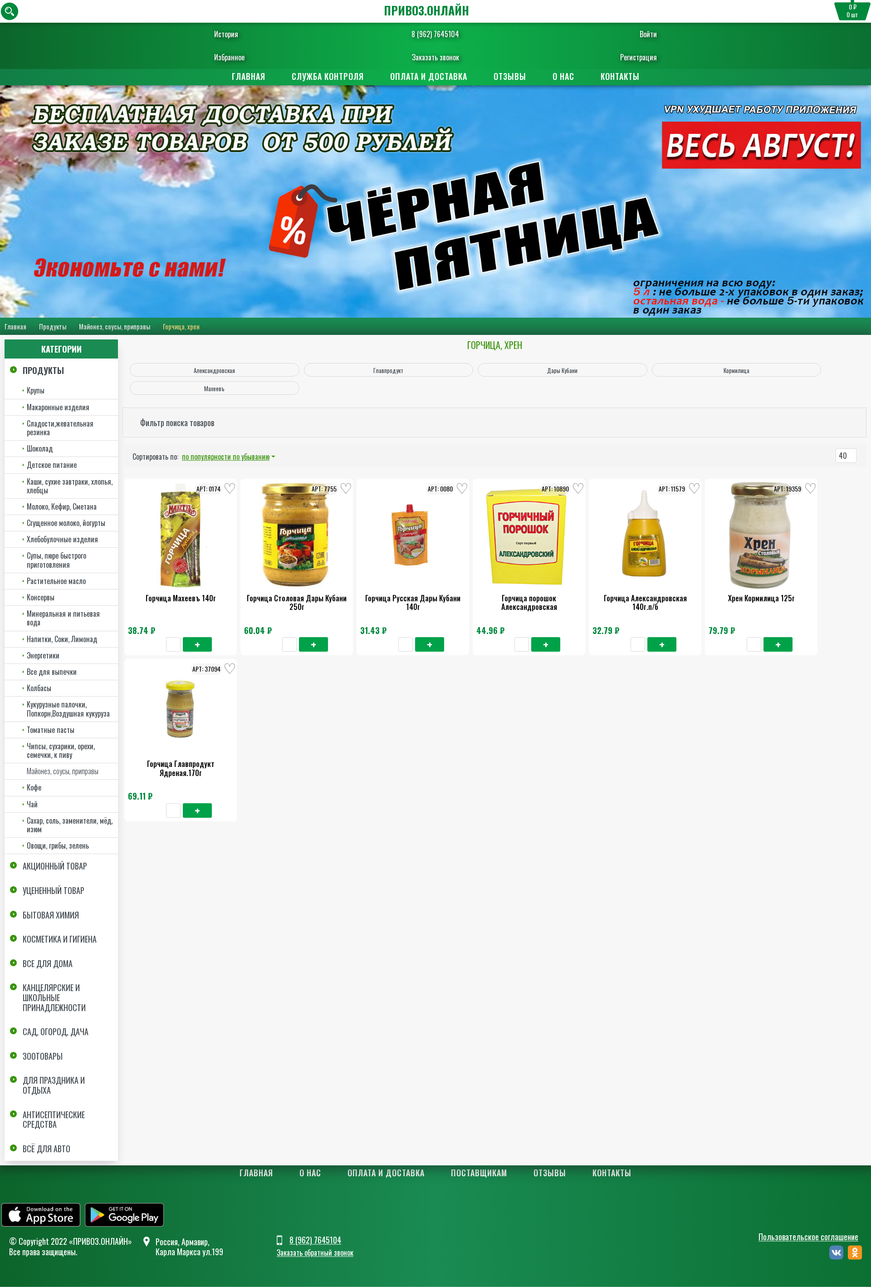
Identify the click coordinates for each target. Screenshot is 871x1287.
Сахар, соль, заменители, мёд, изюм (70, 825)
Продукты (52, 326)
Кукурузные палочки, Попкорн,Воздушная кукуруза (68, 708)
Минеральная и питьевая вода (63, 618)
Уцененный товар (53, 890)
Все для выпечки (52, 671)
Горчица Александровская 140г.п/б (645, 602)
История (226, 34)
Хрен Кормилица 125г (761, 598)
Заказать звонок (435, 57)
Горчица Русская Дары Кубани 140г (412, 602)
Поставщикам (479, 1173)
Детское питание (52, 464)
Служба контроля (328, 76)
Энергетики (43, 655)
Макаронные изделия (58, 407)
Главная (248, 76)
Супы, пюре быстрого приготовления (56, 560)
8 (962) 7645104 (435, 34)
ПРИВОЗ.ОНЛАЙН (426, 10)
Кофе (34, 787)
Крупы (35, 390)
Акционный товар (55, 866)
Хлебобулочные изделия (62, 539)
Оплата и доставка (428, 76)
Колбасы (39, 688)
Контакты (620, 76)
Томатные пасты (50, 729)
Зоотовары (43, 1056)
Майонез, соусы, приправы (114, 326)
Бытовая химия (51, 915)
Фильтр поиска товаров (177, 422)
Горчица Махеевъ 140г (181, 598)
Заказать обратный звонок (315, 1253)
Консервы (40, 597)
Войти (648, 34)
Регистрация (638, 57)
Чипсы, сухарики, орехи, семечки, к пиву (61, 750)
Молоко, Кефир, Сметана (62, 506)
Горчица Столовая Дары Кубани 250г (297, 602)
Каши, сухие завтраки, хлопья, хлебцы (70, 486)
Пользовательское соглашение (808, 1237)
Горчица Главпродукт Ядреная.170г (181, 768)
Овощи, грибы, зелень (58, 845)
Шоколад (40, 448)
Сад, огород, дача (55, 1031)
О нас (563, 76)
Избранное (229, 57)
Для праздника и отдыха (54, 1085)
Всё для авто (46, 1148)
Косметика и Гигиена (60, 939)
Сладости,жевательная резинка (60, 427)
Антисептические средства (54, 1119)
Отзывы (510, 76)
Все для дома (48, 963)
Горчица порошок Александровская (529, 602)
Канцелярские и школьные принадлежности (54, 997)
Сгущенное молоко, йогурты (66, 522)
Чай (32, 804)
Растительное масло (56, 580)
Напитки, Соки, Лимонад (62, 639)
